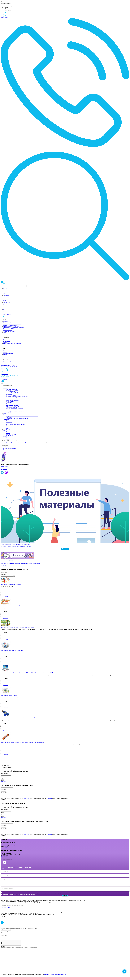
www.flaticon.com (50, 902)
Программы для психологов (9, 449)
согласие (50, 798)
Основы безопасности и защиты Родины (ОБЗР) (17, 418)
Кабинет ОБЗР (9, 399)
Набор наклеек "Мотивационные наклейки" (11, 584)
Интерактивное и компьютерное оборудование (14, 327)
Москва (6, 8)
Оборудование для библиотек (13, 403)
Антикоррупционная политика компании (12, 343)
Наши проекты (9, 435)
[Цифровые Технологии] (6, 472)
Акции (4, 293)
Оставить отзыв (9, 439)
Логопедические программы (9, 448)
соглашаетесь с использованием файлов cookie (55, 974)
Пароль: (2, 776)
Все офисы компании (5, 907)
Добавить (5, 596)
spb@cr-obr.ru (4, 379)
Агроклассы (9, 394)
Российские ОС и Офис (14, 392)
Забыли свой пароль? (5, 782)
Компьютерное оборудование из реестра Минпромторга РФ (22, 397)
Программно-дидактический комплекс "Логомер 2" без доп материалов (17, 627)
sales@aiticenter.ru (5, 856)
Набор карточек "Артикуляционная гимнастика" (12, 650)
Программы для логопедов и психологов (34, 442)
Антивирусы (12, 391)
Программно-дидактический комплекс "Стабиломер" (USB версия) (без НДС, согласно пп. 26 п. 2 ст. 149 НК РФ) (27, 672)
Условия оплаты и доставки (12, 425)
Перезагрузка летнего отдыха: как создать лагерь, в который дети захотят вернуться (15, 544)
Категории (5, 321)
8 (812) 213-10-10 (4, 17)
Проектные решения (8, 414)
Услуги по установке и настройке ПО (12, 324)
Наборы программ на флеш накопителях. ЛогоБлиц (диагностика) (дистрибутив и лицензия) (22, 742)
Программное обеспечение (9, 322)
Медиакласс (9, 417)
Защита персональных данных (10, 325)
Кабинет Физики (10, 401)
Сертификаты (6, 341)
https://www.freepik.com (37, 902)
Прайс (4, 300)
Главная (2, 442)
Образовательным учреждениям (8, 365)
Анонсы (5, 354)
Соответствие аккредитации (9, 339)
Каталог (5, 288)
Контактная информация (9, 361)
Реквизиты (5, 342)
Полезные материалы (8, 353)
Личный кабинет (7, 314)
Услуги (4, 332)
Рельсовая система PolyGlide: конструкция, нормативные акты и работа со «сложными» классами (23, 560)
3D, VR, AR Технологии (9, 331)
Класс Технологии (7, 330)
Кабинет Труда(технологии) (12, 400)
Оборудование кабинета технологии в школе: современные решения (22, 416)
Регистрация (3, 781)
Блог (4, 304)
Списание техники (13, 409)
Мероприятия (6, 302)
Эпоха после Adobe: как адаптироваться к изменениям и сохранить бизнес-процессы (20, 563)
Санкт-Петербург (9, 10)
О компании (6, 295)
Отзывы (5, 352)
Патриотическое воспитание (12, 406)
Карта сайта (3, 909)
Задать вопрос (6, 363)
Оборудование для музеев (12, 405)
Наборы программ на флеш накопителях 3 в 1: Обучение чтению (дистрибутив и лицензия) (22, 717)
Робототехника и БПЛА (8, 328)
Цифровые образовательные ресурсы (11, 326)
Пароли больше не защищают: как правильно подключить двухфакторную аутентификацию (16, 546)
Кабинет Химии (9, 402)
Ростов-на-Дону (8, 6)
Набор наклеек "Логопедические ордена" (10, 605)
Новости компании (7, 350)
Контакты (5, 309)
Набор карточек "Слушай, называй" (9, 695)
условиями (26, 798)
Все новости (3, 565)
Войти (2, 780)
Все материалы (65, 548)
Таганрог (7, 7)
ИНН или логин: (4, 773)
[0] (1, 383)
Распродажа (8, 412)
